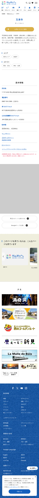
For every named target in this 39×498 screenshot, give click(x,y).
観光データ (6, 444)
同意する (19, 491)
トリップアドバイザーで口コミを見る (14, 149)
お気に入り (32, 2)
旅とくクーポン (7, 412)
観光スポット (10, 13)
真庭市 (15, 56)
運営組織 (5, 423)
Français (23, 460)
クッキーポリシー (13, 487)
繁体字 (5, 457)
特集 (2, 10)
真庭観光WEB (6, 140)
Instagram (26, 388)
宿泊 (22, 407)
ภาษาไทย (6, 460)
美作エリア (6, 56)
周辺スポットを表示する (17, 218)
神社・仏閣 (17, 65)
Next (36, 256)
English (5, 455)
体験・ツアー (19, 10)
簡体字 (23, 455)
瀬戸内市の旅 (7, 470)
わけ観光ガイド (7, 473)
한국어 (23, 457)
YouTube (22, 388)
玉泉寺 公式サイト (8, 138)
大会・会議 (24, 441)
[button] (35, 468)
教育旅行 (23, 439)
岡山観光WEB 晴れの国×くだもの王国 (9, 3)
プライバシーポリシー (27, 423)
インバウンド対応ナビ (27, 444)
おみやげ (29, 10)
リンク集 (23, 425)
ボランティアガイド (26, 412)
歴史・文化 (6, 65)
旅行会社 (5, 439)
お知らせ (23, 410)
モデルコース (7, 10)
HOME (3, 13)
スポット (13, 10)
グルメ (25, 10)
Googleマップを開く (17, 225)
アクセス (5, 410)
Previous (3, 256)
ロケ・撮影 (6, 441)
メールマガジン (7, 428)
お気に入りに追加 (21, 29)
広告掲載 (5, 425)
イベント (34, 10)
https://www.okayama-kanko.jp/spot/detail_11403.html (15, 258)
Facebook (13, 388)
